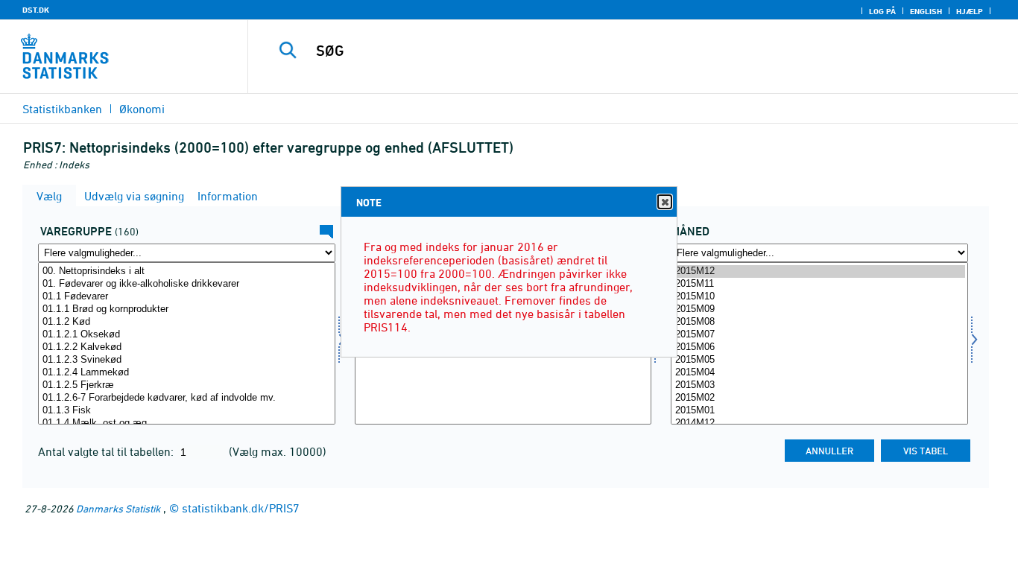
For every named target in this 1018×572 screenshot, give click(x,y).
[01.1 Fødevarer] (186, 296)
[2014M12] (819, 423)
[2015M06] (819, 347)
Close (664, 201)
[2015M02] (819, 398)
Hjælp (969, 11)
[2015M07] (819, 334)
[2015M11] (819, 284)
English (926, 11)
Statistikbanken (62, 108)
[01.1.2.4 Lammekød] (186, 372)
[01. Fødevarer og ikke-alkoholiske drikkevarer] (186, 284)
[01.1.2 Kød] (186, 322)
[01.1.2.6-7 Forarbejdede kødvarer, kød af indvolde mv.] (186, 398)
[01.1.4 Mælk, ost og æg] (186, 423)
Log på (882, 11)
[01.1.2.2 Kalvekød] (186, 347)
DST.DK (35, 9)
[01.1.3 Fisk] (186, 410)
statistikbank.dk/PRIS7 (241, 508)
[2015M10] (819, 296)
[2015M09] (819, 309)
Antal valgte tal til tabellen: (107, 451)
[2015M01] (819, 410)
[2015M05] (819, 360)
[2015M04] (819, 372)
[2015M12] (819, 271)
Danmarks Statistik (118, 508)
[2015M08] (819, 322)
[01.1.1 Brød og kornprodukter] (186, 309)
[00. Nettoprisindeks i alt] (186, 271)
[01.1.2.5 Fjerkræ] (186, 385)
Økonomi (142, 108)
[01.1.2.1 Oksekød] (186, 334)
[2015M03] (819, 385)
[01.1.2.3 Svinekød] (186, 360)
